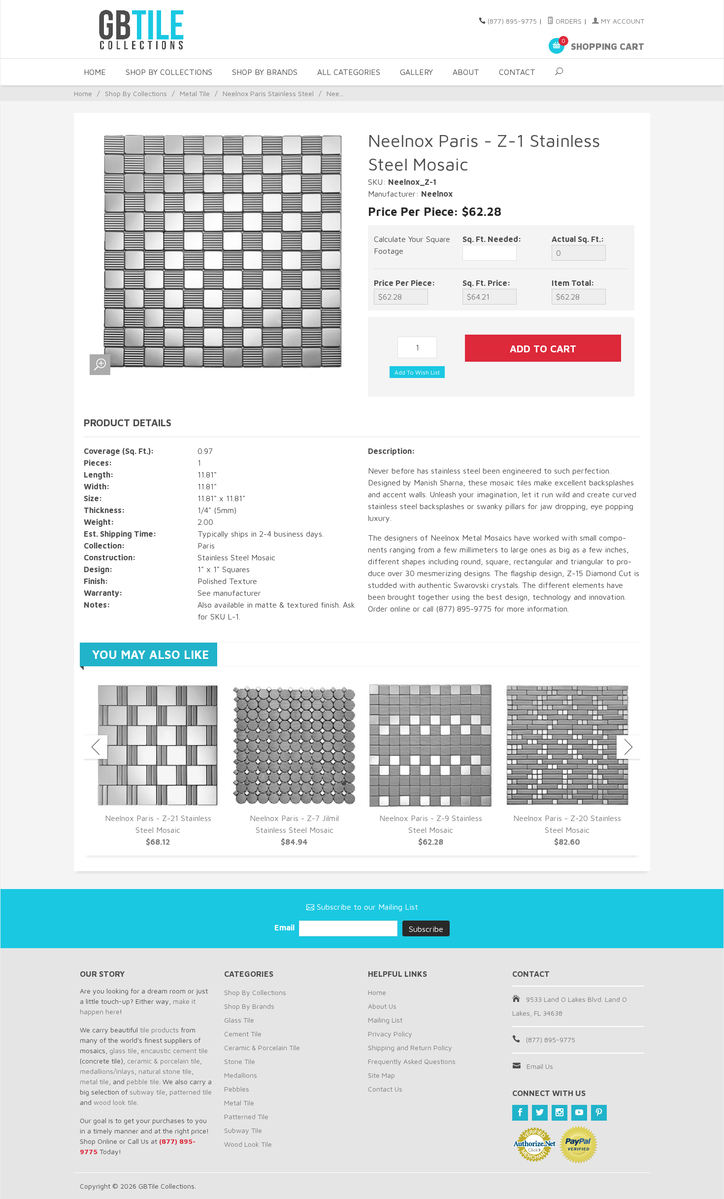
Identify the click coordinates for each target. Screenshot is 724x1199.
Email (285, 927)
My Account (621, 21)
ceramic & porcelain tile (163, 1061)
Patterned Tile (246, 1116)
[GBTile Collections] (170, 29)
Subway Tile (243, 1130)
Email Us (540, 1066)
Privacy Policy (390, 1033)
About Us (382, 1006)
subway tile (147, 1092)
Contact (517, 72)
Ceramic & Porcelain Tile (262, 1047)
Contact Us (385, 1089)
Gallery (416, 72)
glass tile (123, 1050)
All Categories (348, 72)
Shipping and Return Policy (410, 1047)
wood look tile (115, 1102)
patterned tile (190, 1092)
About (466, 72)
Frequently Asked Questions (412, 1061)
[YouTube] (579, 1113)
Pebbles (236, 1089)
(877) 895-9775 (512, 21)
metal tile (94, 1081)
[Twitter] (540, 1113)
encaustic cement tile (174, 1050)
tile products (159, 1030)
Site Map (381, 1075)
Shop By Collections (169, 72)
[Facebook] (520, 1113)
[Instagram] (559, 1113)
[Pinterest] (599, 1113)
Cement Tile (243, 1033)
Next (628, 747)
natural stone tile (165, 1071)
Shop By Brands (264, 72)
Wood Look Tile (248, 1144)
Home (95, 72)
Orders (568, 21)
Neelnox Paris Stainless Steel (268, 93)
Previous (95, 747)
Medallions (240, 1075)
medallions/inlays (107, 1071)
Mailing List (385, 1020)
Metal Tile (195, 93)
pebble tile (143, 1081)
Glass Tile (239, 1020)
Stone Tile (239, 1061)
